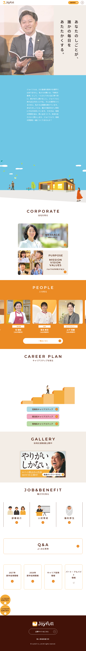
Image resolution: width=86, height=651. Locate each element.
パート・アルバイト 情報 (74, 574)
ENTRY (72, 2)
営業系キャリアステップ (42, 409)
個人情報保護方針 (42, 639)
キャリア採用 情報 (53, 574)
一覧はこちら (43, 341)
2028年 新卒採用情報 (33, 574)
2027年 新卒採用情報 (12, 574)
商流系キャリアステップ (42, 416)
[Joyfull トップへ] (8, 2)
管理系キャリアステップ (42, 423)
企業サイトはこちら (42, 631)
